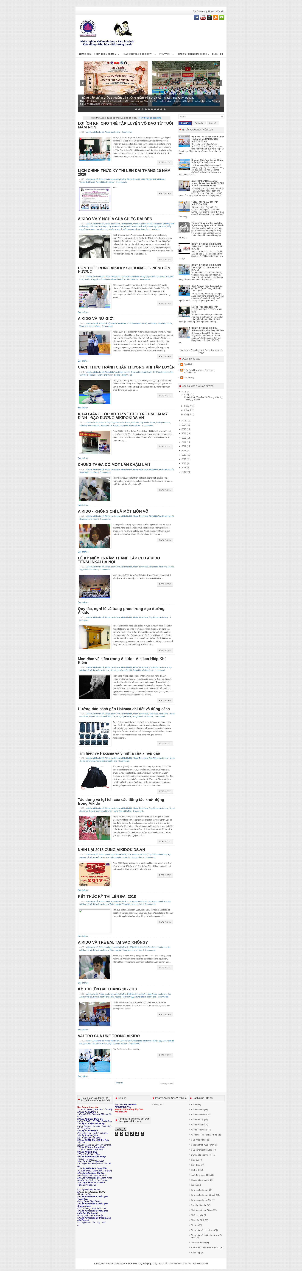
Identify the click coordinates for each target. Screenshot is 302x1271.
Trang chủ (119, 1083)
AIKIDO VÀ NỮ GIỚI (96, 318)
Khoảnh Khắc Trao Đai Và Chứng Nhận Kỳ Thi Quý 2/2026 (207, 161)
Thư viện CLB (101, 229)
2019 (184, 446)
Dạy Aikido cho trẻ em (105, 182)
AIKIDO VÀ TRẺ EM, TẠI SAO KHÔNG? (113, 942)
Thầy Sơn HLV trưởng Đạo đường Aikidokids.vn (199, 371)
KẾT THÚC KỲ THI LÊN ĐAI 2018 (107, 896)
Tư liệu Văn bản (131, 279)
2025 (184, 421)
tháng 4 (188, 406)
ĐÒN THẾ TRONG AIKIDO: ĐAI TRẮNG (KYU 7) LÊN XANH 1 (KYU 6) (206, 267)
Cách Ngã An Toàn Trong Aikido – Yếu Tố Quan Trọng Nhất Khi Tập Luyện (207, 288)
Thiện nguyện (115, 857)
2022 (184, 433)
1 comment (160, 670)
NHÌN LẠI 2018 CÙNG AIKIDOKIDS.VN (111, 850)
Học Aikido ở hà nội (200, 1180)
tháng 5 (188, 394)
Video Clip (195, 1253)
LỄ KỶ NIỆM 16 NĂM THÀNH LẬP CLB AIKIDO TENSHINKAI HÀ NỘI (119, 560)
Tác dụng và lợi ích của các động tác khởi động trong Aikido (121, 801)
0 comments (127, 132)
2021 (184, 438)
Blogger (201, 352)
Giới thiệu (103, 226)
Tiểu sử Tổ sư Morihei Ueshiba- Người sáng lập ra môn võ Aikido (207, 224)
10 (164, 109)
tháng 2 (188, 410)
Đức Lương (189, 377)
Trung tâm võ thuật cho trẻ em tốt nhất (131, 229)
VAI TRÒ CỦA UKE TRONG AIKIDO (109, 1036)
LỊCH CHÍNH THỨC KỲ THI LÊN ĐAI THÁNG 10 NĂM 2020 (124, 172)
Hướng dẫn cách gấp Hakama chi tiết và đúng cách (124, 709)
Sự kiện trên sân (163, 423)
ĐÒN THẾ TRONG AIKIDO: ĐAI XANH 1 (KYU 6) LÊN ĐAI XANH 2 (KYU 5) (207, 246)
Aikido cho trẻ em (112, 132)
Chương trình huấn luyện (141, 372)
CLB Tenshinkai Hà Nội (137, 323)
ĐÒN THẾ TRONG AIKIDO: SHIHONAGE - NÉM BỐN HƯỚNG (124, 270)
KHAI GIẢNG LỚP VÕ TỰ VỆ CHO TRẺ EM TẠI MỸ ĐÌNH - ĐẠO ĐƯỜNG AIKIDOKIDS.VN (123, 416)
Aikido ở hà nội (133, 179)
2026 (184, 391)
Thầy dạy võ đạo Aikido (89, 425)
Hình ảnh (161, 323)
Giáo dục (94, 226)
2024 (184, 425)
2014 (184, 467)
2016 (184, 459)
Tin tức (111, 229)
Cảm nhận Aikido (199, 1140)
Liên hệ (194, 1185)
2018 (184, 450)
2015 (184, 463)
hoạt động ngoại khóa (201, 1175)
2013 (184, 472)
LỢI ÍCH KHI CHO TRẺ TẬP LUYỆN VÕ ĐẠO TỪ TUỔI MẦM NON (125, 125)
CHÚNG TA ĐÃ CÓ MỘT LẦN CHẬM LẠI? (114, 464)
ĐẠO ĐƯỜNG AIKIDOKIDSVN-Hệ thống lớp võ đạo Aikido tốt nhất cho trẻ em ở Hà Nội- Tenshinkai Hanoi (159, 1263)
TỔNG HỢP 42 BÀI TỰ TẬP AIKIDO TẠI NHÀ (204, 203)
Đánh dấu (199, 123)
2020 (184, 442)
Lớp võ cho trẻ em (115, 226)
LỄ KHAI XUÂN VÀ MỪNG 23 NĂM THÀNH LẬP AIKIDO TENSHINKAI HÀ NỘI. (131, 100)
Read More (165, 162)
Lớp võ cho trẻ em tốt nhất (135, 226)
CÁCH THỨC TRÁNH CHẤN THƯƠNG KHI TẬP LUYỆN (126, 367)
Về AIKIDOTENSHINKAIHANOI (205, 1248)
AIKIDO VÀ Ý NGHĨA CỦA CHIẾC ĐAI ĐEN (115, 219)
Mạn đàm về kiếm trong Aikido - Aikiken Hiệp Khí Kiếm (122, 660)
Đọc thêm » (83, 312)
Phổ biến (185, 123)
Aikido (89, 132)
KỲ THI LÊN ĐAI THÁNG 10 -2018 (107, 989)
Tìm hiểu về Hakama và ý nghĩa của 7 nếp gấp (119, 753)
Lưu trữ (212, 123)
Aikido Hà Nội (120, 179)
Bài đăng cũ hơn (166, 1083)
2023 (184, 429)
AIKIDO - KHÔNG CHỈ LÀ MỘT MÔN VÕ (113, 511)
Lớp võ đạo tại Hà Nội (156, 226)
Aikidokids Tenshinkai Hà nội (133, 277)
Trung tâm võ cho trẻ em (89, 326)
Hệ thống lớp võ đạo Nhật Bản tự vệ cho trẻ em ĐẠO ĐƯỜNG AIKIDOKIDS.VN (207, 139)
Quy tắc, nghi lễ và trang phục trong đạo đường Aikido (121, 610)
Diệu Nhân (188, 364)
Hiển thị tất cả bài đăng (149, 118)
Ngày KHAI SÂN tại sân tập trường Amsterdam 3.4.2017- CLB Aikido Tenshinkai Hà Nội (207, 183)
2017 (184, 455)
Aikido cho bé (98, 132)
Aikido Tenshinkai (148, 179)
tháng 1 (188, 414)
